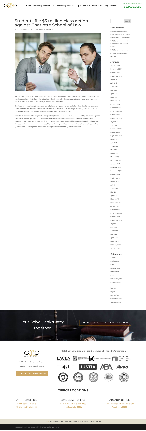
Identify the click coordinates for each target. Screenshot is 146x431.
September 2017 (116, 76)
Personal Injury (116, 279)
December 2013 (115, 210)
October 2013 (115, 217)
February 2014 (115, 203)
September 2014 (116, 178)
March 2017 (114, 97)
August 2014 (114, 181)
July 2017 (113, 83)
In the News (114, 272)
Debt (112, 265)
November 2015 (116, 129)
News (41, 29)
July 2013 (113, 227)
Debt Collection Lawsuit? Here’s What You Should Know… (119, 43)
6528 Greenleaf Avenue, (26, 404)
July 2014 (113, 185)
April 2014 (113, 196)
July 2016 (113, 125)
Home (28, 6)
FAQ (77, 6)
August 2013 (114, 224)
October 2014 (115, 174)
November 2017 (115, 69)
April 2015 (113, 153)
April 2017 (113, 94)
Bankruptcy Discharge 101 (119, 31)
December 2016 (115, 108)
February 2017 (115, 101)
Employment (115, 268)
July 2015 (113, 143)
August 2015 (114, 139)
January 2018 (115, 65)
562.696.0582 (132, 6)
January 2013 (115, 248)
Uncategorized (115, 282)
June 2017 (114, 87)
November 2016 (116, 111)
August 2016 (114, 122)
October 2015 (115, 132)
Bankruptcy (114, 261)
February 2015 (115, 160)
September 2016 (116, 118)
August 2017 (114, 79)
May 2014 (113, 192)
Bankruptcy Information (42, 6)
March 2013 (114, 241)
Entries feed (114, 295)
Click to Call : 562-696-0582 (33, 373)
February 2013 (115, 245)
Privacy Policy (55, 427)
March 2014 (114, 199)
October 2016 (115, 115)
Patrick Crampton (23, 29)
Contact (113, 6)
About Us (86, 6)
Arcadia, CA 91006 (119, 407)
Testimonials (97, 6)
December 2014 (115, 167)
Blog (106, 6)
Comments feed (116, 299)
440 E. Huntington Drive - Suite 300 (119, 404)
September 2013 (116, 220)
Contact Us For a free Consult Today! (105, 323)
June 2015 (114, 146)
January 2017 (115, 104)
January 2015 (115, 164)
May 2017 (113, 90)
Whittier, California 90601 (26, 407)
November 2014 (116, 171)
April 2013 (113, 238)
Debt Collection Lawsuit (119, 50)
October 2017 (115, 73)
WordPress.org (115, 302)
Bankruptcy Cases (64, 6)
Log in (112, 292)
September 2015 (116, 136)
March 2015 (114, 157)
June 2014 (114, 188)
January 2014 (115, 206)
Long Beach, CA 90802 (73, 407)
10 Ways (113, 258)
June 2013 (114, 231)
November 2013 (116, 213)
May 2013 (113, 234)
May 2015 (113, 150)
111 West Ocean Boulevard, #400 (73, 404)
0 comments (48, 29)
